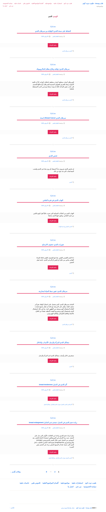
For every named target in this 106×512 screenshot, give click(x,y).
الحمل (62, 404)
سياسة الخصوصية (7, 3)
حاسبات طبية (17, 3)
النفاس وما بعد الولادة (64, 226)
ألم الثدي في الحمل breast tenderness (53, 385)
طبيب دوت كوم (68, 3)
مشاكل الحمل (47, 404)
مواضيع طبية (48, 3)
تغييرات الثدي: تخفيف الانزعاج (53, 245)
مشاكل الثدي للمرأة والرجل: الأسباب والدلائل (53, 342)
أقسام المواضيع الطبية (37, 3)
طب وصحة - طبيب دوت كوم (93, 3)
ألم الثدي (70, 404)
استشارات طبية (58, 3)
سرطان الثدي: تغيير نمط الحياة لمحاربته (53, 291)
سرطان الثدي (65, 51)
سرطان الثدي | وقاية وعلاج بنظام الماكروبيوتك (53, 69)
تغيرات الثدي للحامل (56, 404)
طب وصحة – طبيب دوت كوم (84, 508)
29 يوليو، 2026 (44, 36)
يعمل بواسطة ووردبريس (67, 508)
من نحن (11, 6)
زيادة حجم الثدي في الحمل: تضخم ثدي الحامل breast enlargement (53, 422)
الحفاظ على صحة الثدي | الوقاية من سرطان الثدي (53, 31)
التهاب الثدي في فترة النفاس (53, 200)
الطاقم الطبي (55, 36)
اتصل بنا (5, 6)
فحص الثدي (53, 156)
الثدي (70, 51)
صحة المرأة (53, 26)
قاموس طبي (26, 3)
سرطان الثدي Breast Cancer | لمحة (53, 118)
